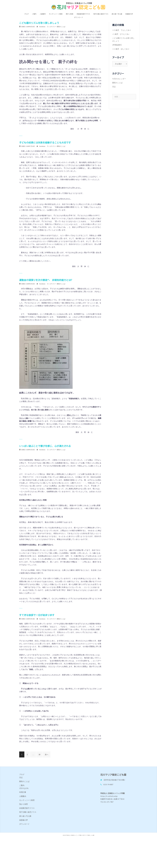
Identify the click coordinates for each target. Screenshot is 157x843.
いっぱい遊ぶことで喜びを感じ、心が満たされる (45, 446)
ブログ (26, 14)
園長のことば (61, 27)
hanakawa (42, 27)
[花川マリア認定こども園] (78, 6)
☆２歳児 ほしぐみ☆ (120, 49)
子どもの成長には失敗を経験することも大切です (45, 142)
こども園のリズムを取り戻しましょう (39, 23)
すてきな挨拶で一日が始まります (36, 615)
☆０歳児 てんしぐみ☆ (121, 30)
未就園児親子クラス (83, 14)
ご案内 (34, 14)
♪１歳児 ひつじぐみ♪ (120, 34)
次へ (46, 754)
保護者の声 (129, 14)
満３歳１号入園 (117, 14)
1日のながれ (24, 788)
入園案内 (43, 14)
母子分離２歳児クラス (100, 14)
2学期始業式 (117, 45)
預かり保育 (69, 14)
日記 (114, 87)
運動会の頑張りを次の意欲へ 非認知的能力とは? (45, 280)
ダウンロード (78, 17)
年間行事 (22, 792)
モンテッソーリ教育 (55, 14)
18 (39, 754)
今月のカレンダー (119, 79)
